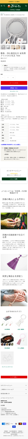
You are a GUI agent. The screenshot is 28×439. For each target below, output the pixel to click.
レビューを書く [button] (14, 179)
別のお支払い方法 (14, 91)
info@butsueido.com (9, 411)
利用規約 (6, 431)
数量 (2, 74)
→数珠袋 (6, 154)
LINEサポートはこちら (11, 413)
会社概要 (3, 405)
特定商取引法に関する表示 (17, 432)
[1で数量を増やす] (13, 78)
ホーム (2, 13)
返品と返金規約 (7, 432)
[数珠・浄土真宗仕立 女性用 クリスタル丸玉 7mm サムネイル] (3, 47)
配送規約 (20, 431)
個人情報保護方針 (13, 431)
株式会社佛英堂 (14, 434)
